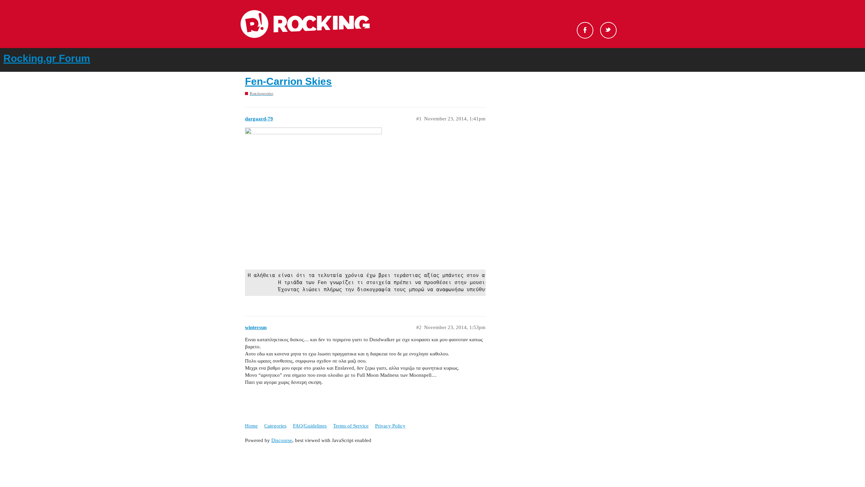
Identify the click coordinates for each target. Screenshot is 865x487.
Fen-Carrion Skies (288, 81)
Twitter (608, 30)
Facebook (585, 30)
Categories (275, 425)
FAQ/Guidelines (310, 425)
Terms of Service (351, 425)
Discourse (281, 440)
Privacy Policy (390, 425)
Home (251, 425)
